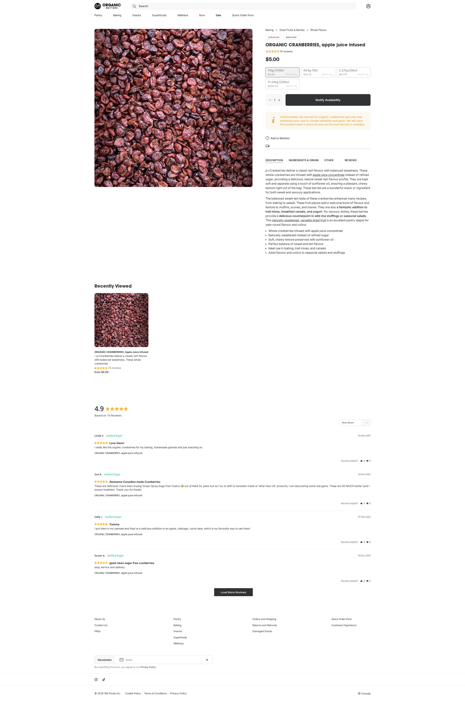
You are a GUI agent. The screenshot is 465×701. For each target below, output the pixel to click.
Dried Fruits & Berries (292, 29)
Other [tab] (328, 160)
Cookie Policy (133, 693)
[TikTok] (103, 679)
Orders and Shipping (264, 619)
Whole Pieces (318, 29)
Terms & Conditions (155, 693)
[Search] (134, 6)
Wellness (178, 643)
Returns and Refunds (264, 625)
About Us (99, 619)
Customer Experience (343, 625)
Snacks (177, 631)
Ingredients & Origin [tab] (304, 160)
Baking (270, 29)
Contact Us (100, 625)
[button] (362, 460)
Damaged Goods (262, 631)
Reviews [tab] (351, 160)
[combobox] (243, 6)
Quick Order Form (341, 619)
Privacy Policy (147, 667)
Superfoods (180, 637)
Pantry (177, 619)
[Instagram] (96, 679)
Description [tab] (274, 160)
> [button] (233, 592)
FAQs (97, 631)
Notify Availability (328, 100)
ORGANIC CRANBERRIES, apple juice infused (121, 351)
